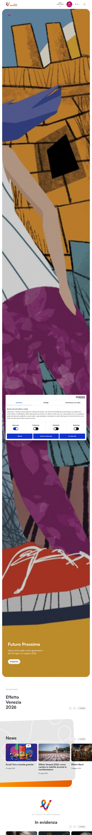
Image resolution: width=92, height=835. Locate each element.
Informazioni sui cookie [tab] (72, 402)
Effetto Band (77, 765)
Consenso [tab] (19, 402)
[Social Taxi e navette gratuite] (21, 752)
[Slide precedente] (70, 708)
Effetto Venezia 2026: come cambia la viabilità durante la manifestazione (52, 767)
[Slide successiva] (74, 708)
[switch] (35, 428)
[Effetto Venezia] (11, 4)
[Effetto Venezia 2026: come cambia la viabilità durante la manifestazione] (54, 752)
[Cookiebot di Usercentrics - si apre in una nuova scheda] (77, 397)
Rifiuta (20, 436)
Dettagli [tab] (46, 402)
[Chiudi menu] (84, 4)
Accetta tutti (72, 436)
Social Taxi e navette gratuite (20, 765)
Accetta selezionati (46, 436)
